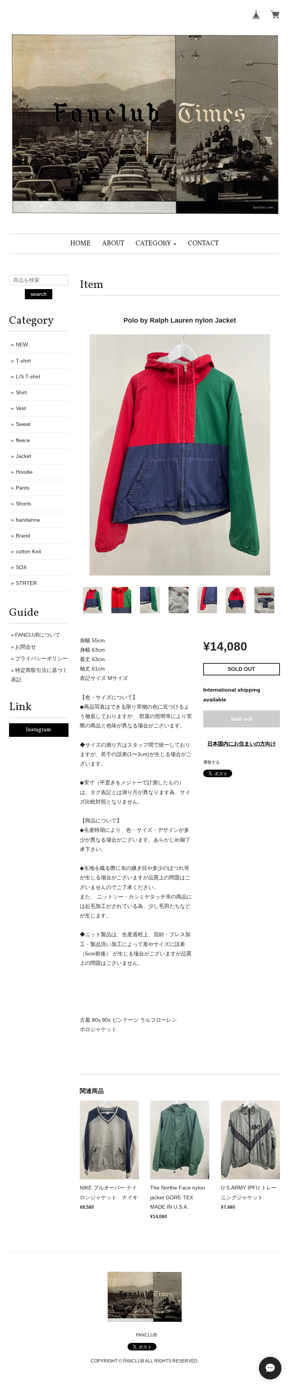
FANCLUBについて (37, 635)
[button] (156, 243)
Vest (21, 408)
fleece (23, 440)
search (38, 294)
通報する (211, 762)
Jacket (23, 456)
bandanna (28, 520)
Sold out (241, 719)
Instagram (38, 729)
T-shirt (23, 361)
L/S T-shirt (28, 377)
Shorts (23, 504)
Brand (23, 536)
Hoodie (24, 472)
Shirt (21, 392)
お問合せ (25, 647)
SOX (21, 567)
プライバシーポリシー (41, 658)
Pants (22, 488)
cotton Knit (28, 551)
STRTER (26, 583)
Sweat (23, 424)
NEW (22, 344)
